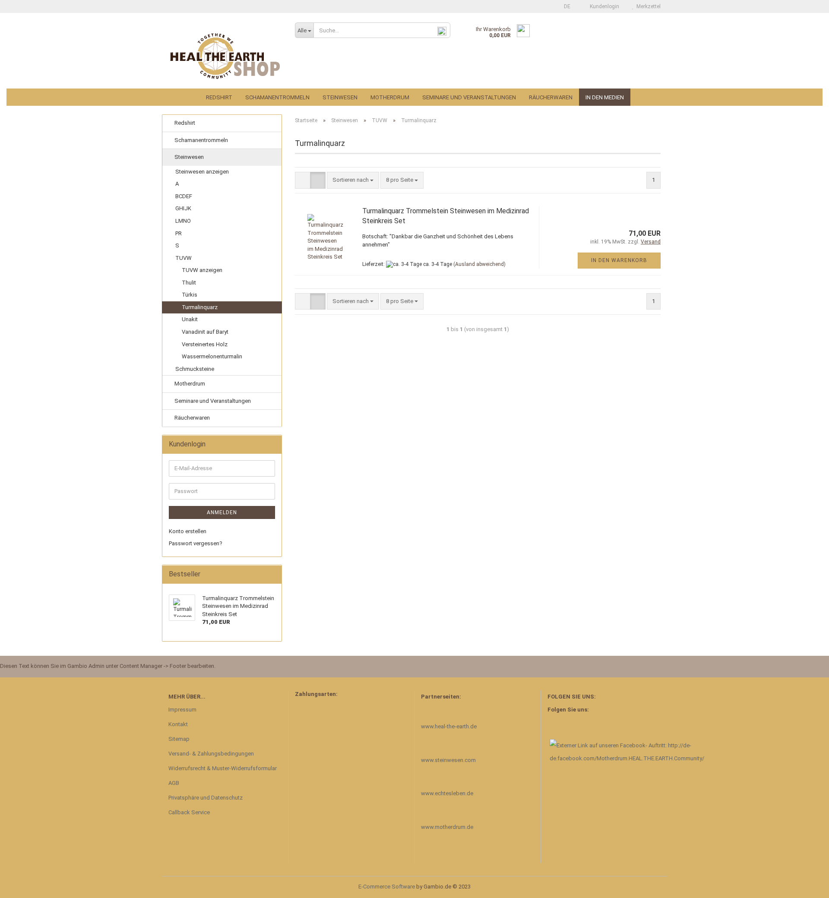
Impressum (182, 709)
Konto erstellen (187, 531)
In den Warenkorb (619, 260)
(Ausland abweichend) (479, 264)
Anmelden (222, 512)
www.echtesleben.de (447, 793)
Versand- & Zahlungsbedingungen (211, 753)
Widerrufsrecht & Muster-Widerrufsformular (222, 768)
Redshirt (219, 97)
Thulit (189, 282)
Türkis (189, 294)
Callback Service (189, 812)
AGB (173, 783)
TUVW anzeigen (202, 270)
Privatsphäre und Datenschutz (205, 797)
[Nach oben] (805, 885)
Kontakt (178, 724)
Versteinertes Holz (205, 344)
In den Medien (604, 97)
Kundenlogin (603, 6)
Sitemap (179, 739)
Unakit (190, 319)
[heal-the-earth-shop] (225, 56)
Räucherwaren (551, 97)
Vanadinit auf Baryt (205, 332)
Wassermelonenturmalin (212, 356)
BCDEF (183, 196)
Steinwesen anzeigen (202, 171)
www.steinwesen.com (448, 760)
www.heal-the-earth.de (449, 726)
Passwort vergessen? (195, 543)
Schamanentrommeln (277, 97)
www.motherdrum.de (447, 827)
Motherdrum (389, 97)
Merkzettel (647, 6)
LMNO (183, 221)
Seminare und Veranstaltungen (469, 97)
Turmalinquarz (200, 307)
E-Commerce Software (386, 886)
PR (178, 233)
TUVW (183, 258)
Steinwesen (340, 97)
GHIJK (183, 208)
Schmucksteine (194, 369)
